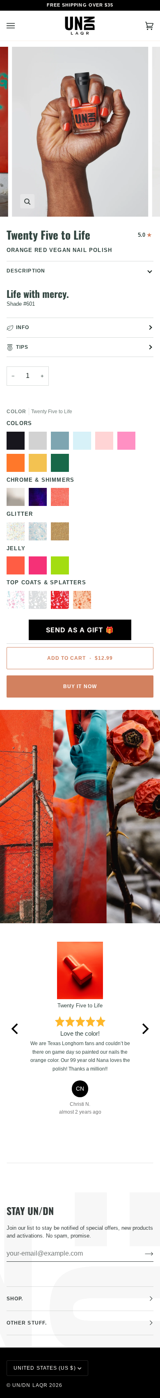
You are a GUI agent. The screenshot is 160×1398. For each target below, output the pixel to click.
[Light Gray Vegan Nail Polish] (40, 443)
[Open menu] (19, 26)
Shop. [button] (15, 1299)
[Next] (144, 1029)
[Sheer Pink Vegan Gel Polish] (106, 443)
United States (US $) (45, 1368)
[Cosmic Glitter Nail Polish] (18, 533)
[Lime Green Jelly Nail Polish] (62, 567)
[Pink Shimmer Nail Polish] (62, 499)
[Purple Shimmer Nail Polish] (40, 499)
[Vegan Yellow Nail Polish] (40, 465)
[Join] (142, 1253)
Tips (22, 347)
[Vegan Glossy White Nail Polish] (40, 602)
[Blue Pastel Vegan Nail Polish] (84, 443)
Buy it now (80, 686)
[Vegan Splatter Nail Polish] (82, 602)
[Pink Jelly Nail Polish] (40, 567)
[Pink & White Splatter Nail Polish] (62, 602)
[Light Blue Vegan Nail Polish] (62, 443)
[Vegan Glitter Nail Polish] (40, 533)
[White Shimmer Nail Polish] (18, 499)
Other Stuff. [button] (27, 1323)
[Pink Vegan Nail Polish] (128, 443)
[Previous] (16, 1029)
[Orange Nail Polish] (18, 465)
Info (22, 327)
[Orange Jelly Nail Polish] (18, 567)
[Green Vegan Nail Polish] (62, 465)
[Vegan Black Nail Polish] (18, 443)
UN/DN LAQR (30, 1385)
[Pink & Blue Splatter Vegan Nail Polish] (18, 602)
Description (26, 271)
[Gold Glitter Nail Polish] (62, 533)
